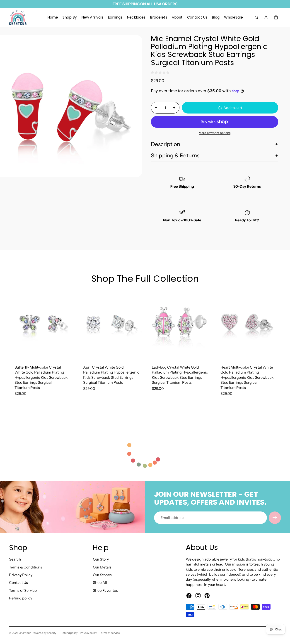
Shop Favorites (105, 590)
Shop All (100, 582)
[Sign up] (275, 517)
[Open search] (256, 17)
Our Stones (102, 575)
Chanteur (25, 632)
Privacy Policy (20, 575)
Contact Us (18, 582)
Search (15, 559)
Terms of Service (23, 590)
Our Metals (102, 567)
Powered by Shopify (44, 632)
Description (165, 144)
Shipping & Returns (175, 155)
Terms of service (109, 632)
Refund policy (20, 598)
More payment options (214, 133)
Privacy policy (88, 632)
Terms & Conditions (25, 567)
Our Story (101, 559)
